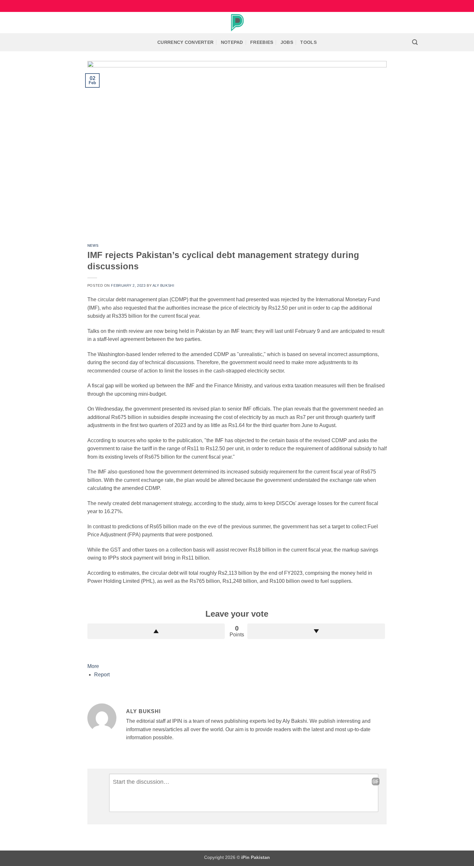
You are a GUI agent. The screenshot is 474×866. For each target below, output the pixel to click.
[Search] (415, 42)
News (92, 245)
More (93, 666)
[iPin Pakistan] (237, 23)
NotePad (232, 42)
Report (102, 674)
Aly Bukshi (163, 285)
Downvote (316, 631)
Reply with (376, 781)
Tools (308, 42)
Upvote (156, 631)
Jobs (287, 42)
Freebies (261, 42)
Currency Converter (185, 42)
